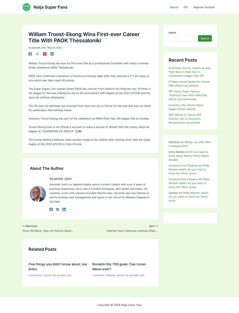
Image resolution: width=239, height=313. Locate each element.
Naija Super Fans (50, 7)
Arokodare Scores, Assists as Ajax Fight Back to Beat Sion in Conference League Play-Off (190, 71)
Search (172, 32)
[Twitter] (37, 54)
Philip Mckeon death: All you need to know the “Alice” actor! (189, 169)
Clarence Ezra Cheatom (183, 165)
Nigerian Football (203, 7)
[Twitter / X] (57, 209)
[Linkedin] (52, 54)
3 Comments (35, 275)
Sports (174, 7)
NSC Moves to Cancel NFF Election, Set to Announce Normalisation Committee (185, 118)
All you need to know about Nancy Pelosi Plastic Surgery (189, 155)
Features (111, 275)
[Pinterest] (44, 54)
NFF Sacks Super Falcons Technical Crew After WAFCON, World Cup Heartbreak (188, 95)
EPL (186, 7)
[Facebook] (30, 54)
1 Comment (98, 275)
